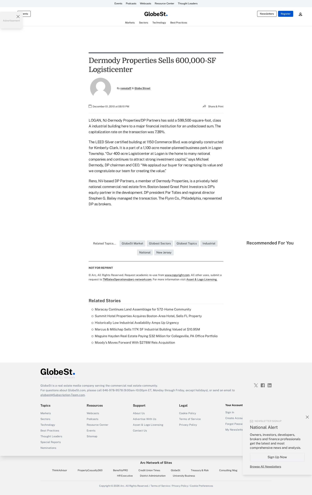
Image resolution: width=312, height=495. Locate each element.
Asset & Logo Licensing (148, 424)
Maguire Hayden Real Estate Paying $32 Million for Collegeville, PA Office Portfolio (156, 336)
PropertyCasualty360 (90, 470)
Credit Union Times (149, 470)
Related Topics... (104, 243)
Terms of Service (190, 418)
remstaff (125, 88)
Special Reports (50, 442)
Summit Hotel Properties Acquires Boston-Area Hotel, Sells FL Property (148, 316)
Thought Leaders (188, 3)
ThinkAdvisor (59, 470)
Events (118, 3)
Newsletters (267, 13)
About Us (139, 413)
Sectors (45, 418)
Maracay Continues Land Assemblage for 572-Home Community (143, 309)
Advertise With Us (144, 418)
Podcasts (131, 3)
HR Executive (125, 475)
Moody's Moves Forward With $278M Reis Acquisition (135, 342)
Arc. (122, 485)
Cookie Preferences (201, 485)
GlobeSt (175, 470)
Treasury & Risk (200, 470)
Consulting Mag (228, 470)
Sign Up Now (277, 457)
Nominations (48, 447)
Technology (47, 424)
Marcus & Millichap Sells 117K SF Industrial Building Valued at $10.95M (147, 329)
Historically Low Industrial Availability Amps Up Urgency (137, 323)
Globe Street (142, 88)
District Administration (153, 475)
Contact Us (140, 430)
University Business (184, 475)
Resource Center (164, 3)
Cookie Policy (187, 413)
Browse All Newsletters (265, 466)
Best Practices (49, 430)
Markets (45, 413)
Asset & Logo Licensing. (201, 279)
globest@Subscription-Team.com (62, 395)
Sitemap (92, 436)
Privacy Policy (188, 424)
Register (286, 13)
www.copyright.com (177, 275)
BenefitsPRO (120, 470)
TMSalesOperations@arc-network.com (127, 279)
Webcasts (145, 3)
